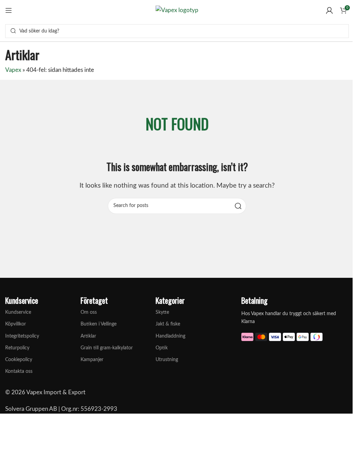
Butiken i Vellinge (99, 324)
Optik (162, 348)
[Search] (13, 31)
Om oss (89, 312)
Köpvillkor (15, 324)
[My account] (329, 10)
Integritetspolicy (22, 336)
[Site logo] (177, 10)
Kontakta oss (18, 371)
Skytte (162, 312)
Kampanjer (92, 359)
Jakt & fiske (168, 324)
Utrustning (167, 359)
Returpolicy (17, 348)
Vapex (13, 70)
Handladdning (170, 336)
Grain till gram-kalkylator (107, 348)
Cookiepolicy (18, 359)
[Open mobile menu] (9, 10)
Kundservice (18, 312)
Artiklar (88, 336)
